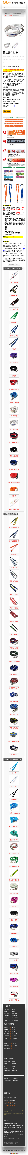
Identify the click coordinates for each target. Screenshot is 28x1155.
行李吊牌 (13, 1031)
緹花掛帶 (14, 568)
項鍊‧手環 (14, 1013)
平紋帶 (14, 376)
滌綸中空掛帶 (14, 893)
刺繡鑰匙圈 (15, 1078)
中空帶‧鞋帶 (7, 1061)
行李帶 (13, 1068)
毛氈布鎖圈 (15, 1080)
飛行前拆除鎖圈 (7, 1080)
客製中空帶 (14, 920)
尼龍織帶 (14, 1063)
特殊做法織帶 (7, 1070)
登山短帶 (6, 1066)
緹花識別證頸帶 (14, 541)
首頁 (11, 13)
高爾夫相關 (14, 1015)
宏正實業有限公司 (8, 1123)
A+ (21, 11)
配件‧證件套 (15, 1070)
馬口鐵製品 (6, 1015)
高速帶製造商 (14, 362)
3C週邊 (6, 1027)
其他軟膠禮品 (14, 1038)
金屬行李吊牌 (7, 1020)
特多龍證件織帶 (14, 389)
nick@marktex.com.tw (10, 1102)
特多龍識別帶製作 (14, 509)
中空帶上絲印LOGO (14, 813)
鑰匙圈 (13, 1011)
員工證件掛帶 (14, 429)
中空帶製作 (14, 947)
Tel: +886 (6, 1125)
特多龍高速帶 (14, 309)
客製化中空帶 (14, 973)
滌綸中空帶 (14, 800)
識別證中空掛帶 (14, 853)
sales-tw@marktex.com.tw (16, 106)
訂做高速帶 (14, 322)
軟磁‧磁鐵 (14, 1036)
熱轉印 (5, 1063)
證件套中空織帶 (14, 826)
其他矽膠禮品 (7, 1048)
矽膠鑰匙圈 (15, 1046)
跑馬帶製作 (14, 933)
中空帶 (14, 773)
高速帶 (14, 349)
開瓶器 (5, 1011)
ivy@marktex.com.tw (10, 1099)
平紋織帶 (14, 416)
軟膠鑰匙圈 (6, 1036)
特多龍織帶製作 (14, 443)
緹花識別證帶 (14, 621)
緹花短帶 (14, 634)
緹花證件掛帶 (14, 608)
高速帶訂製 (14, 296)
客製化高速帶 (14, 456)
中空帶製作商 (14, 840)
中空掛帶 (14, 786)
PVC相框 (13, 1029)
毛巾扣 (5, 1038)
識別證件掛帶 (14, 282)
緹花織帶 (14, 554)
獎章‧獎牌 (6, 1009)
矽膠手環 (14, 1043)
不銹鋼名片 (6, 1018)
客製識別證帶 (14, 728)
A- (24, 11)
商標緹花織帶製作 (14, 661)
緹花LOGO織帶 (14, 594)
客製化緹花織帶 (14, 528)
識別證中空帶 (14, 987)
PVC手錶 (6, 1029)
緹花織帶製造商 (14, 688)
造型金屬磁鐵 (15, 1018)
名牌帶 (14, 496)
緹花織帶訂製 (14, 701)
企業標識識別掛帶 (14, 483)
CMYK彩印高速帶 (14, 402)
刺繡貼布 (6, 1078)
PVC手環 (13, 1027)
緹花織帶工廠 (14, 715)
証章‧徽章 (6, 1013)
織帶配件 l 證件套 (8, 15)
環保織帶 (6, 1068)
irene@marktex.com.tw (10, 1105)
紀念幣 (13, 1009)
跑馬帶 (14, 907)
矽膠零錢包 (6, 1046)
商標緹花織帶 (14, 581)
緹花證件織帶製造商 (14, 741)
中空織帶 (14, 960)
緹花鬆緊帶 (14, 755)
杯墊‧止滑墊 (14, 1033)
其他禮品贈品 (15, 1020)
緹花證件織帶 (14, 648)
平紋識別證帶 (14, 336)
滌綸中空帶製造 (14, 1000)
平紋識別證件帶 (14, 469)
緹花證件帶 (14, 675)
